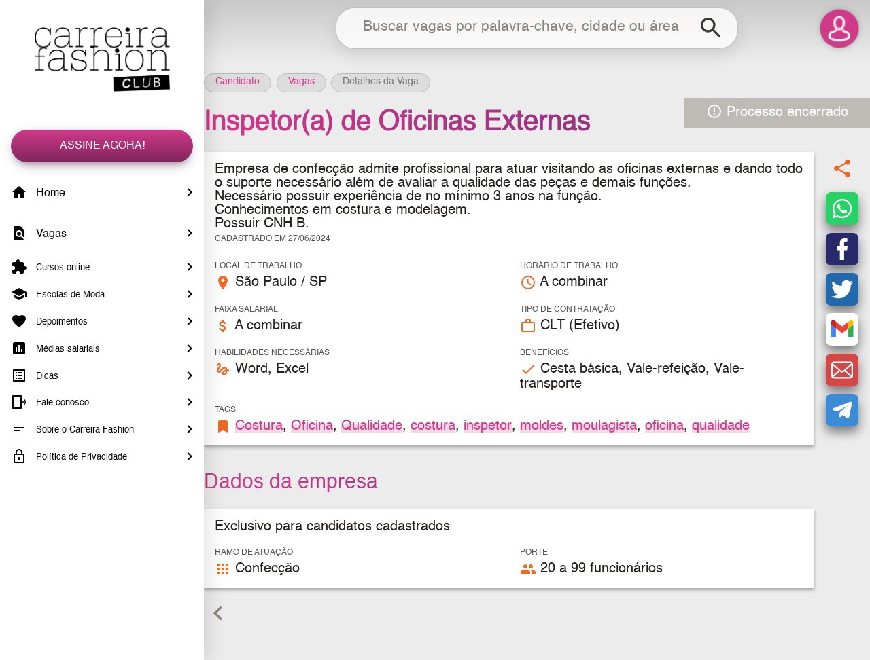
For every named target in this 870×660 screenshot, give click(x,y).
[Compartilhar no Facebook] (842, 249)
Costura (259, 426)
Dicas (45, 375)
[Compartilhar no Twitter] (842, 289)
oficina (664, 426)
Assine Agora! (102, 146)
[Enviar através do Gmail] (842, 330)
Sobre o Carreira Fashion (83, 430)
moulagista (604, 426)
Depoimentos (60, 322)
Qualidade (371, 426)
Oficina (312, 426)
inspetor (488, 426)
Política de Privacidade (80, 457)
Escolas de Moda (69, 295)
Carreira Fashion (102, 59)
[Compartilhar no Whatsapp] (842, 209)
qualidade (721, 426)
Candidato (237, 81)
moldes (541, 426)
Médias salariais (66, 349)
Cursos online (61, 267)
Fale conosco (61, 403)
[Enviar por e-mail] (842, 370)
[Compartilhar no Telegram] (842, 410)
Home (49, 193)
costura (433, 426)
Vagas (50, 234)
